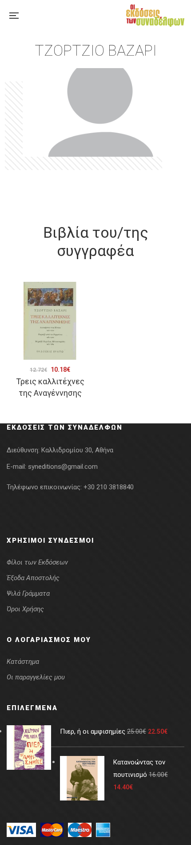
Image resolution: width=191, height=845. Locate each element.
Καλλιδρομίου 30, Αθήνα (77, 450)
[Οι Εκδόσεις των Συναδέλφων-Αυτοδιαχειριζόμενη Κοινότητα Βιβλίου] (155, 15)
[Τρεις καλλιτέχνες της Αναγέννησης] (50, 321)
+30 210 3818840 (109, 487)
